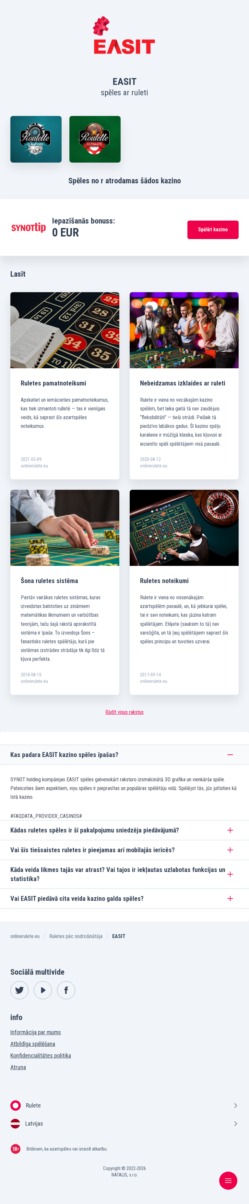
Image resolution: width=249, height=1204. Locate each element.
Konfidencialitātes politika (40, 1055)
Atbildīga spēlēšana (32, 1043)
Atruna (18, 1067)
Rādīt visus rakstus (124, 712)
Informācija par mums (35, 1032)
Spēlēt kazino (213, 229)
